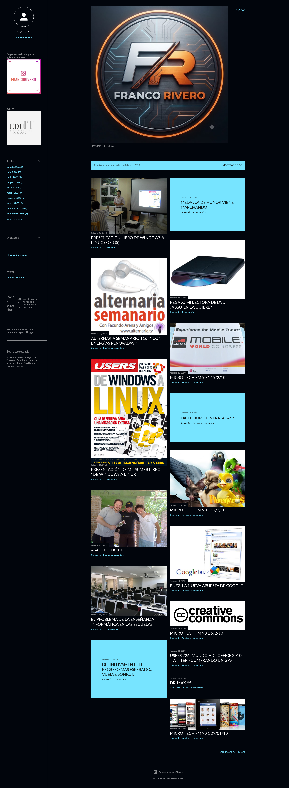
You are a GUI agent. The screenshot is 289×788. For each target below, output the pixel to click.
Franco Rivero (24, 32)
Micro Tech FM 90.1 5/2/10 (196, 633)
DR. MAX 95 (180, 682)
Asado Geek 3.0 (106, 549)
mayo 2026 (14, 182)
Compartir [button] (96, 247)
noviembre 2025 (17, 213)
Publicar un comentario (114, 348)
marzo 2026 (14, 192)
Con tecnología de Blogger (171, 772)
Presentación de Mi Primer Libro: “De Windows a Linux (126, 472)
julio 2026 (13, 172)
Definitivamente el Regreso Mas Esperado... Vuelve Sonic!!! (127, 669)
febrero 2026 (15, 197)
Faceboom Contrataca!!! (207, 417)
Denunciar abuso (17, 254)
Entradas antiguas (232, 751)
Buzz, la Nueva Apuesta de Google (206, 585)
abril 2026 (13, 187)
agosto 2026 (15, 166)
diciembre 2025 (16, 208)
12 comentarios (110, 629)
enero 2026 (14, 203)
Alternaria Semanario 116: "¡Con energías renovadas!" (126, 340)
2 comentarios (199, 212)
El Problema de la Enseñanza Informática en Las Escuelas (122, 622)
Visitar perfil (23, 37)
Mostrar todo (232, 165)
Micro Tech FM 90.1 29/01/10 (199, 733)
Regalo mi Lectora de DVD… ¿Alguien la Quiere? (199, 304)
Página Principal (103, 145)
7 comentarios (188, 312)
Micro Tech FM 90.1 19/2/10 (197, 377)
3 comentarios (110, 247)
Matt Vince (178, 778)
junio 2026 (14, 177)
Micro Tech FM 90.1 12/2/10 (197, 509)
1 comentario (120, 679)
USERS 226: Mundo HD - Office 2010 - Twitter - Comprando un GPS (207, 658)
